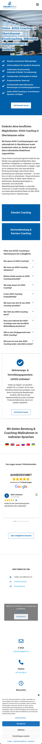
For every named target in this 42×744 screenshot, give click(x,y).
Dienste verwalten (20, 718)
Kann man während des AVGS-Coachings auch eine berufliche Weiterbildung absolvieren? (16, 323)
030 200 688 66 (21, 672)
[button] (39, 695)
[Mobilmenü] (37, 5)
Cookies (9, 741)
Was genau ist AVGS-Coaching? (16, 261)
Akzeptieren (21, 724)
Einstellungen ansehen (21, 736)
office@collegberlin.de (21, 651)
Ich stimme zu (21, 616)
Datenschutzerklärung (20, 741)
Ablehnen (21, 730)
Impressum (31, 741)
